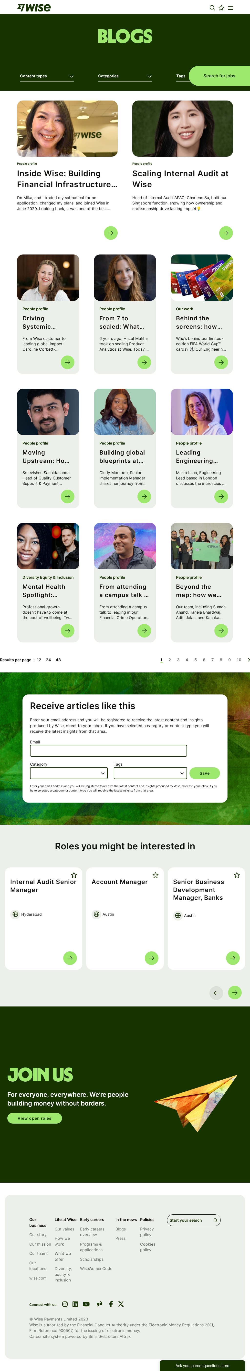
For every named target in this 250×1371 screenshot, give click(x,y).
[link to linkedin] (75, 1304)
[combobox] (69, 773)
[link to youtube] (86, 1304)
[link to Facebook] (111, 1304)
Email (35, 742)
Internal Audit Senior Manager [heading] (43, 886)
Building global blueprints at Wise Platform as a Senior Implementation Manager (123, 457)
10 (239, 659)
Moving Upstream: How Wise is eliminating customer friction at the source (46, 457)
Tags (118, 764)
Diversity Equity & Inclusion (48, 577)
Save (205, 773)
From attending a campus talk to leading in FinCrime (125, 591)
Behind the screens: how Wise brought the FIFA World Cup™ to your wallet (198, 323)
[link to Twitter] (121, 1304)
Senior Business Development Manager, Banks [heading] (199, 889)
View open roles (35, 1118)
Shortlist (72, 875)
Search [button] (216, 1220)
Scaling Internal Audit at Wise (180, 179)
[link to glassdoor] (99, 1304)
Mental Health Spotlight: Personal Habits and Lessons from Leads (46, 591)
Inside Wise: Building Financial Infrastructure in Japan (64, 179)
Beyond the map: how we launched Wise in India (198, 591)
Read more (111, 233)
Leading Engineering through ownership (194, 457)
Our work (184, 308)
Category (38, 764)
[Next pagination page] (249, 659)
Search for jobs (219, 75)
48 (58, 659)
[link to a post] (67, 129)
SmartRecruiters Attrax (110, 1336)
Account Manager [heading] (120, 881)
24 (48, 659)
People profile (27, 163)
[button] (212, 7)
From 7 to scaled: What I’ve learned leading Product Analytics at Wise (123, 323)
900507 (65, 1330)
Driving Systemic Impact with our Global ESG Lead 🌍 (47, 323)
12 (39, 659)
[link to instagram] (65, 1304)
